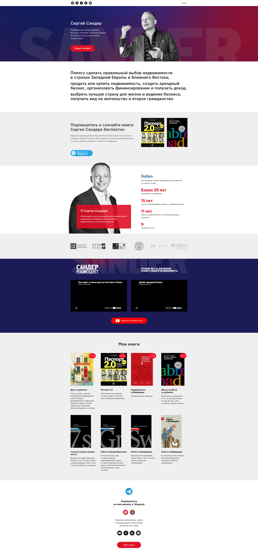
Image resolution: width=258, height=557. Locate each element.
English (184, 3)
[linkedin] (85, 3)
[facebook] (81, 3)
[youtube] (72, 3)
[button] (86, 48)
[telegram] (77, 3)
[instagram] (90, 3)
